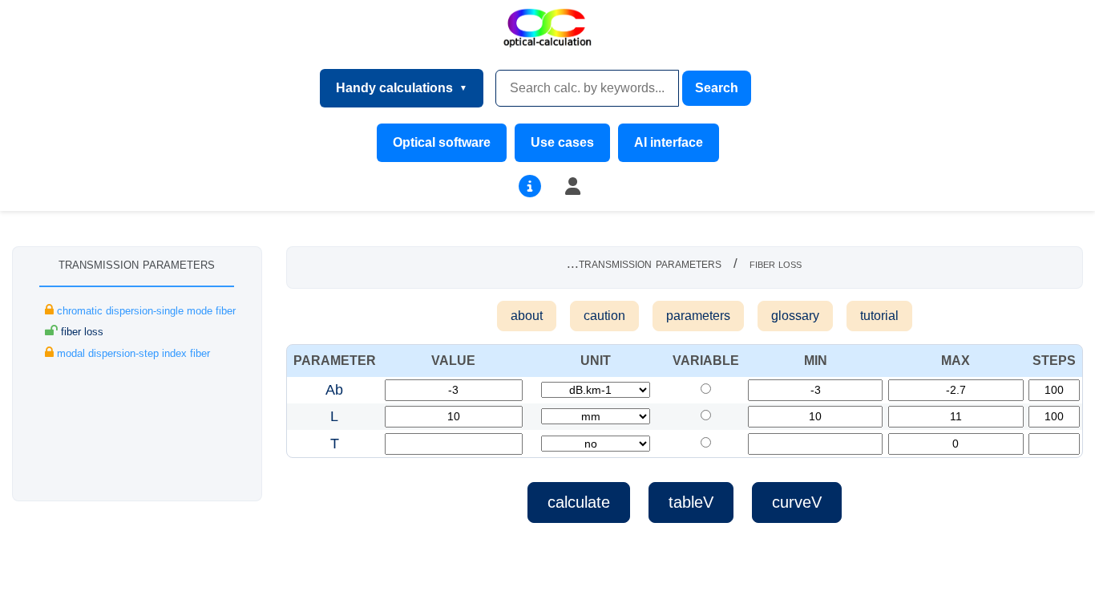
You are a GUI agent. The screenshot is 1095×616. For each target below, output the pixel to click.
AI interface (668, 142)
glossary (795, 315)
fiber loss (80, 332)
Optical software (442, 142)
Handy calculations (394, 88)
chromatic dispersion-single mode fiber (145, 311)
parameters (698, 315)
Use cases (562, 142)
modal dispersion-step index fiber (132, 353)
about (527, 315)
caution (604, 315)
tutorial (879, 315)
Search (716, 88)
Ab (334, 390)
